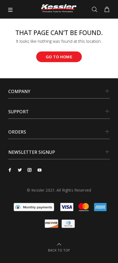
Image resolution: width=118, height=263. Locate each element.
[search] (95, 10)
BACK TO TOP (59, 250)
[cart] (107, 10)
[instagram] (29, 170)
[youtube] (39, 170)
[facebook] (9, 170)
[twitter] (19, 170)
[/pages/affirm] (34, 207)
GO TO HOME (59, 57)
